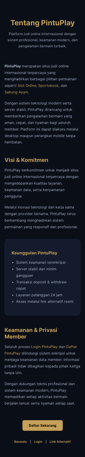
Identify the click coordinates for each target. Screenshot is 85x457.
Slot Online (27, 85)
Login (38, 441)
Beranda (20, 441)
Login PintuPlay (44, 346)
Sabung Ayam (16, 92)
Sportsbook (48, 85)
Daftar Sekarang (42, 425)
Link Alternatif (60, 441)
